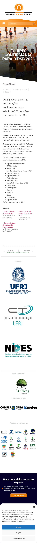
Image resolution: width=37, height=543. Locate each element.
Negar (18, 533)
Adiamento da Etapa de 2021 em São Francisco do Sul (9, 225)
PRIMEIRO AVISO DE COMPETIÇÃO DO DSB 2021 (25, 213)
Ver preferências (19, 538)
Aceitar (18, 527)
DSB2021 (8, 89)
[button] (34, 507)
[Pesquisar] (34, 23)
